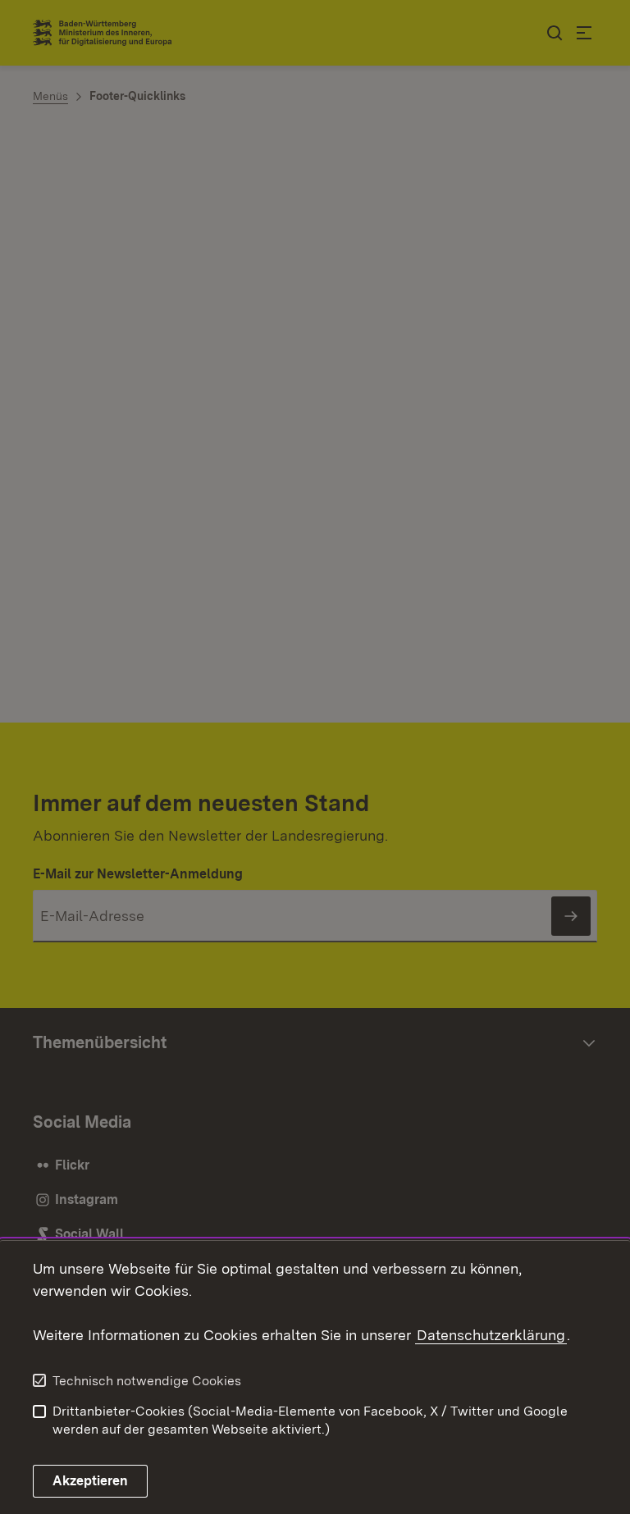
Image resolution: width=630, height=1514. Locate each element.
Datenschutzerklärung (491, 1334)
